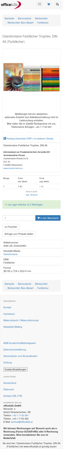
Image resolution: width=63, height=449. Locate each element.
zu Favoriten (11, 226)
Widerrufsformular (29, 320)
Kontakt (7, 307)
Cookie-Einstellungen (15, 369)
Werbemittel (41, 18)
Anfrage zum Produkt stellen (19, 233)
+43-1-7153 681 (20, 415)
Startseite (9, 18)
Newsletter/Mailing (12, 326)
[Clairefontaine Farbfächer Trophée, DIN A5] (31, 77)
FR (19, 395)
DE (14, 395)
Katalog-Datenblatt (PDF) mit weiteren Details (29, 138)
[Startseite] (11, 4)
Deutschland (9, 382)
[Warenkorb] (49, 4)
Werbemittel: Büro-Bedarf (20, 22)
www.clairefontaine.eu (13, 168)
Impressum (9, 313)
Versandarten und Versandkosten (20, 356)
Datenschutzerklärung (14, 349)
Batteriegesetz (28, 343)
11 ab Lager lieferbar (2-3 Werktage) (24, 204)
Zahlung (7, 362)
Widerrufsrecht (10, 320)
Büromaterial (24, 18)
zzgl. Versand (31, 194)
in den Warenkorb (49, 218)
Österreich (8, 389)
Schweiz (7, 395)
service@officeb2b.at (22, 421)
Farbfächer (43, 22)
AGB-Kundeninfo (12, 343)
